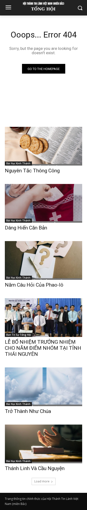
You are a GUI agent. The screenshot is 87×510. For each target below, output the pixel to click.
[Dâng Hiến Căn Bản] (43, 203)
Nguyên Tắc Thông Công (32, 171)
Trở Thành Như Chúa (28, 411)
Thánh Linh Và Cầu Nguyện (35, 468)
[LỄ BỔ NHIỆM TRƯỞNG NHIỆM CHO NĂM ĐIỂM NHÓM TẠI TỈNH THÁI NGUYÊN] (43, 317)
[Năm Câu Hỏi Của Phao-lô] (43, 260)
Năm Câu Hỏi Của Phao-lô (34, 285)
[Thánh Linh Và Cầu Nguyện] (43, 444)
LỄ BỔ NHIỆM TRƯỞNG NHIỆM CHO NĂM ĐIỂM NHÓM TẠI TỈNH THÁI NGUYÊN (43, 348)
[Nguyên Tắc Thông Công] (43, 146)
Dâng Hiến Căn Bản (26, 228)
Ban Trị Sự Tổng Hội (18, 334)
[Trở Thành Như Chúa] (43, 386)
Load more (42, 481)
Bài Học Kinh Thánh (18, 163)
